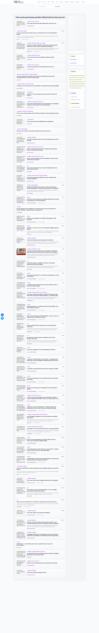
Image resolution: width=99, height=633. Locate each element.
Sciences (61, 1)
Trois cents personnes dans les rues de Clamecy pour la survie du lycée (43, 140)
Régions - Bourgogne (32, 137)
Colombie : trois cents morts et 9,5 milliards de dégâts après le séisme (43, 228)
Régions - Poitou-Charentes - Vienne (35, 395)
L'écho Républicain (31, 25)
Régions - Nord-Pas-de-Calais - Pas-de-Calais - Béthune (38, 175)
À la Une (39, 1)
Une (29, 197)
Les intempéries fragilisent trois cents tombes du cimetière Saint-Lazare (42, 417)
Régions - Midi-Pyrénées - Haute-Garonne (36, 426)
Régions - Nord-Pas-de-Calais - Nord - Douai (36, 146)
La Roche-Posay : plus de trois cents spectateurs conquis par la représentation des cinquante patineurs (43, 459)
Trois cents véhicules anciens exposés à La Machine (40, 240)
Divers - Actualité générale (33, 185)
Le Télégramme (20, 88)
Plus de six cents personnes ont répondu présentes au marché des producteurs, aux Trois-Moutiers (43, 199)
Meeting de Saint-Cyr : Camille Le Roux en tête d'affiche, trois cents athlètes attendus (42, 307)
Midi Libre (29, 51)
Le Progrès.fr (20, 133)
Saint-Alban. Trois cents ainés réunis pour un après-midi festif (42, 428)
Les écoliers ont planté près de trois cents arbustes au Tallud (42, 368)
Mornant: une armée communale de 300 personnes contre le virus (34, 131)
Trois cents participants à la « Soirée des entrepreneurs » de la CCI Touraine (43, 275)
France (19, 206)
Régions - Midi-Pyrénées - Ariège (34, 55)
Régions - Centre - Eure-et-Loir (34, 21)
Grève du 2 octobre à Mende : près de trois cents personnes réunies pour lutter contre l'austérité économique (42, 45)
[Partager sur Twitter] (2, 318)
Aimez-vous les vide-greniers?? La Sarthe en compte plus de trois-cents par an (37, 501)
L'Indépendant (30, 193)
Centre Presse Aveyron (32, 257)
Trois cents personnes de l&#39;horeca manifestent (40, 121)
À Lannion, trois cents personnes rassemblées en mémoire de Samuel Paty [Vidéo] (38, 85)
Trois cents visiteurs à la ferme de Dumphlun (38, 512)
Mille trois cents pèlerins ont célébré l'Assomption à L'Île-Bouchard (41, 219)
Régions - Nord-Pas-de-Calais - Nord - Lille (36, 101)
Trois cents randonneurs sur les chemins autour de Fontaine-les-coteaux (42, 378)
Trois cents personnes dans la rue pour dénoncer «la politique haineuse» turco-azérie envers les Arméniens (43, 104)
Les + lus (44, 1)
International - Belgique (22, 466)
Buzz (49, 1)
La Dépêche (30, 59)
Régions (77, 1)
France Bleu (30, 171)
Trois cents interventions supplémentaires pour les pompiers (42, 480)
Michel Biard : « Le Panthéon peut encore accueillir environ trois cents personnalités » (35, 544)
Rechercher (57, 6)
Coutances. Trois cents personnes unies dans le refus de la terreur (42, 94)
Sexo (57, 1)
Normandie (31, 92)
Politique (66, 1)
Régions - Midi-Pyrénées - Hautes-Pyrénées (25, 111)
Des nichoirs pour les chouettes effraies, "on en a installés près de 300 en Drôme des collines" (42, 490)
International (31, 119)
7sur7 (18, 39)
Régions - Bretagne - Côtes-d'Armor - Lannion (26, 83)
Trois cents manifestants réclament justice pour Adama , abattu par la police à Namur (38, 468)
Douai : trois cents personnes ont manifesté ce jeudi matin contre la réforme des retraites (42, 149)
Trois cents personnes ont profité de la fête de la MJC (40, 57)
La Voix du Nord (30, 107)
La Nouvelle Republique (32, 202)
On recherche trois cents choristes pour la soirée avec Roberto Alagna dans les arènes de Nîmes (43, 554)
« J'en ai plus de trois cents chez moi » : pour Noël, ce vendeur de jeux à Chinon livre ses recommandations (43, 449)
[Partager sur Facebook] (2, 314)
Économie (72, 1)
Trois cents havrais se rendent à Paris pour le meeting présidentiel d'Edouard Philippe (41, 263)
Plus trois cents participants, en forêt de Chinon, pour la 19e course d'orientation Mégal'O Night (41, 440)
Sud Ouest (19, 547)
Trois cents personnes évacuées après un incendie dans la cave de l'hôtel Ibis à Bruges (37, 33)
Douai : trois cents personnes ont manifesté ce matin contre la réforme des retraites (42, 159)
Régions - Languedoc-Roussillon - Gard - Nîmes (37, 551)
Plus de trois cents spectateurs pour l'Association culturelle (42, 563)
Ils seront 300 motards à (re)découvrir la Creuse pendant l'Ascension (41, 326)
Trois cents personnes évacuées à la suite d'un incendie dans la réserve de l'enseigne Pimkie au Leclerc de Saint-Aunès (36, 77)
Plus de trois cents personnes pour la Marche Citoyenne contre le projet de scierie (38, 113)
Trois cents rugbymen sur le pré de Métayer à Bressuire (41, 349)
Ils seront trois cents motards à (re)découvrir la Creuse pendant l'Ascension (41, 338)
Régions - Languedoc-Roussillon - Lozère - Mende (37, 43)
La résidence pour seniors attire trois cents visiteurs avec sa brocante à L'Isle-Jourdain (42, 285)
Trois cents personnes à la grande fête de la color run (40, 66)
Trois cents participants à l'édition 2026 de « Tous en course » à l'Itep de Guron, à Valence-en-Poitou (43, 316)
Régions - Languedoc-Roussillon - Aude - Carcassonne (38, 292)
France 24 (29, 234)
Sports (83, 1)
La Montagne (20, 212)
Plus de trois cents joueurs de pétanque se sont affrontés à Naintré (42, 388)
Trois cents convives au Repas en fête (36, 572)
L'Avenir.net (30, 123)
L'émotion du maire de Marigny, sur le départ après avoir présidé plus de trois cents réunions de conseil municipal (41, 407)
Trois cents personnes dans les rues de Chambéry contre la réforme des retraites (42, 168)
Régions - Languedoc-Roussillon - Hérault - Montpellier (27, 74)
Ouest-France (30, 97)
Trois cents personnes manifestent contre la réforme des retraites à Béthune (41, 178)
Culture (52, 1)
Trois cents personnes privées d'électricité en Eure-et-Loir (41, 23)
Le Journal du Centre (31, 245)
